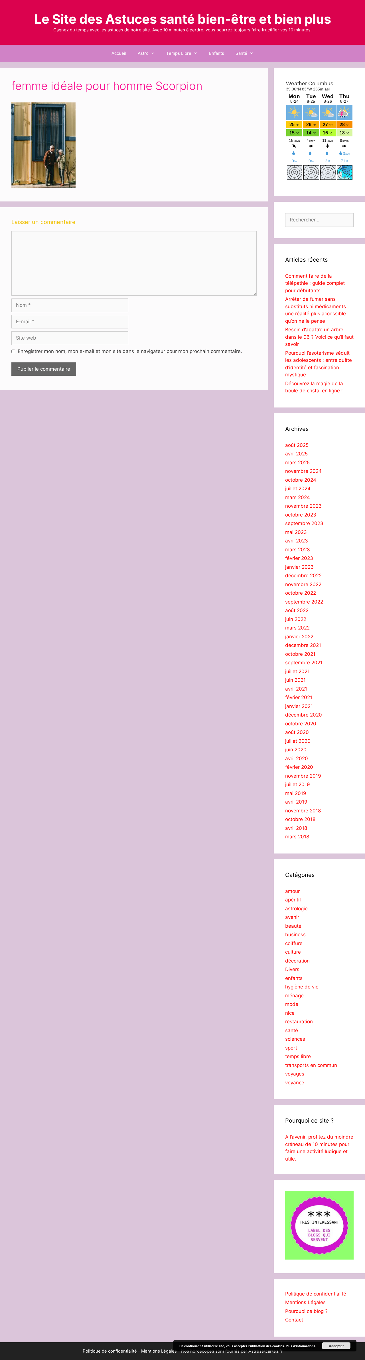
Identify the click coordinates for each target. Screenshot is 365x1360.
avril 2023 (296, 541)
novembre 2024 (303, 471)
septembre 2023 (304, 523)
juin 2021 (295, 680)
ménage (294, 995)
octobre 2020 (300, 724)
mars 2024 (297, 497)
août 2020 (297, 732)
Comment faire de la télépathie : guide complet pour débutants (315, 283)
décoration (297, 961)
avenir (292, 917)
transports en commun (311, 1065)
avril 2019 (296, 802)
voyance (294, 1082)
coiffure (294, 943)
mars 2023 (297, 549)
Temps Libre (178, 53)
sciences (295, 1039)
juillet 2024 (298, 488)
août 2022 (297, 610)
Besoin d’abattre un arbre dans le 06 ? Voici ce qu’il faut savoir (319, 337)
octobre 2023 (300, 515)
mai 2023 (296, 532)
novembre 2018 (303, 811)
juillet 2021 (297, 671)
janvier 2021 (299, 706)
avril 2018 (296, 828)
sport (291, 1048)
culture (293, 952)
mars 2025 (297, 462)
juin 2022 (295, 619)
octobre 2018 (300, 819)
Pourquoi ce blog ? (306, 1311)
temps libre (298, 1056)
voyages (294, 1074)
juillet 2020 (298, 741)
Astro (143, 53)
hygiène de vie (302, 987)
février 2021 (298, 697)
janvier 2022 (299, 636)
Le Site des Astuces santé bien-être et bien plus (182, 19)
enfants (294, 978)
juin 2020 (296, 749)
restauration (299, 1021)
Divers (292, 969)
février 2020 (299, 767)
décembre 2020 (303, 715)
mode (291, 1004)
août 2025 (297, 445)
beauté (293, 926)
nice (290, 1013)
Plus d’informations (300, 1346)
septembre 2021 (304, 662)
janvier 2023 (299, 567)
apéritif (293, 900)
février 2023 (299, 558)
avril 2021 (296, 689)
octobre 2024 (300, 480)
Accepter (336, 1345)
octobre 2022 (300, 593)
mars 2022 (297, 628)
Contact (294, 1320)
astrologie (296, 908)
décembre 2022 (303, 575)
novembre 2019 (303, 776)
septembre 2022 (304, 602)
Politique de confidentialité (315, 1294)
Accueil (118, 53)
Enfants (216, 53)
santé (291, 1030)
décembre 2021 (303, 645)
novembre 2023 (303, 506)
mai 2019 (295, 793)
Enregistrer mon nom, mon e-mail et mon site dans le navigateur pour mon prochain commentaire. (130, 351)
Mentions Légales (305, 1302)
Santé (241, 53)
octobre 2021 (300, 654)
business (295, 934)
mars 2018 (297, 837)
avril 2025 (296, 454)
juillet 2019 (297, 784)
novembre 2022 (303, 584)
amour (292, 891)
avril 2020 (296, 758)
